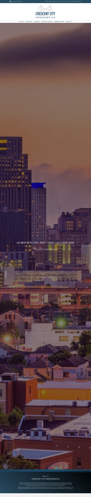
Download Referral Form (75, 1)
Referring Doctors (57, 1)
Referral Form (66, 1)
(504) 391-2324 (19, 1)
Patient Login (48, 1)
